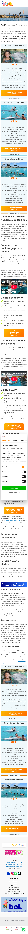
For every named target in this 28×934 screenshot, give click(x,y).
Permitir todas (14, 488)
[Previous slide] (3, 112)
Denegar (14, 497)
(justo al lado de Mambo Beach (12, 520)
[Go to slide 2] (14, 62)
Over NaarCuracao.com (14, 881)
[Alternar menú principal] (24, 3)
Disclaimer (14, 885)
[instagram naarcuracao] (12, 873)
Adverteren (14, 883)
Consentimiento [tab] (6, 440)
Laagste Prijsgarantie (14, 891)
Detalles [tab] (15, 440)
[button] (20, 4)
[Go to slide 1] (13, 62)
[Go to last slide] (3, 56)
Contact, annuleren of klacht (14, 862)
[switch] (24, 472)
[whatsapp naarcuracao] (15, 873)
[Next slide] (24, 56)
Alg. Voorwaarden (14, 889)
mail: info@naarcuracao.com (14, 866)
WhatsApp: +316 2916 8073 (14, 864)
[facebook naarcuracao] (8, 873)
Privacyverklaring (14, 887)
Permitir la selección (14, 492)
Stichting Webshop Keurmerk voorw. (14, 893)
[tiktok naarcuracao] (19, 873)
